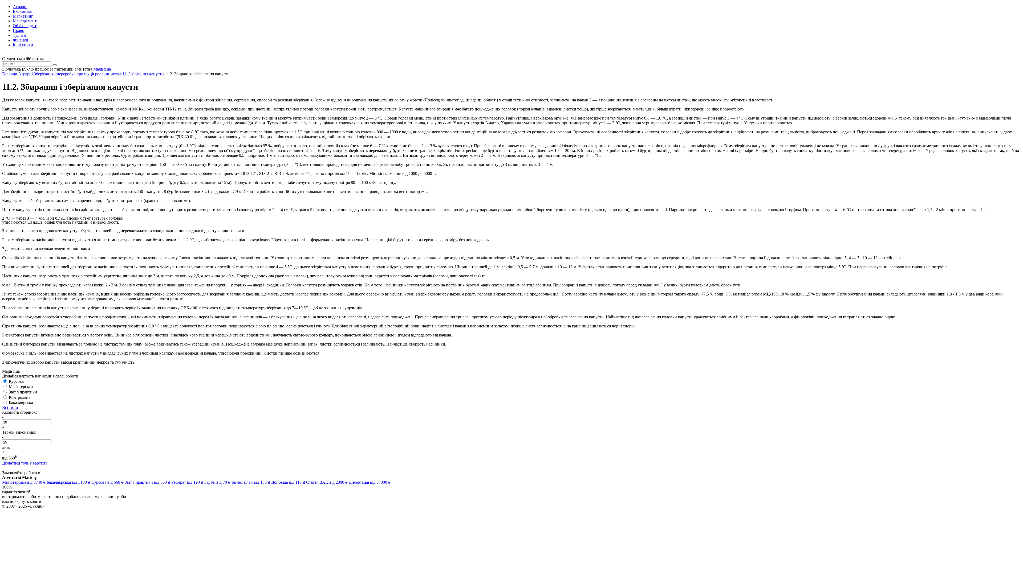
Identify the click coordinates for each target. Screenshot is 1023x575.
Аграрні (20, 6)
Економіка (22, 11)
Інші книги (23, 45)
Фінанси (20, 40)
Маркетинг (23, 16)
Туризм (19, 35)
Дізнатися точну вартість (24, 463)
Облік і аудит (24, 25)
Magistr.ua (102, 69)
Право (18, 30)
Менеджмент (24, 21)
